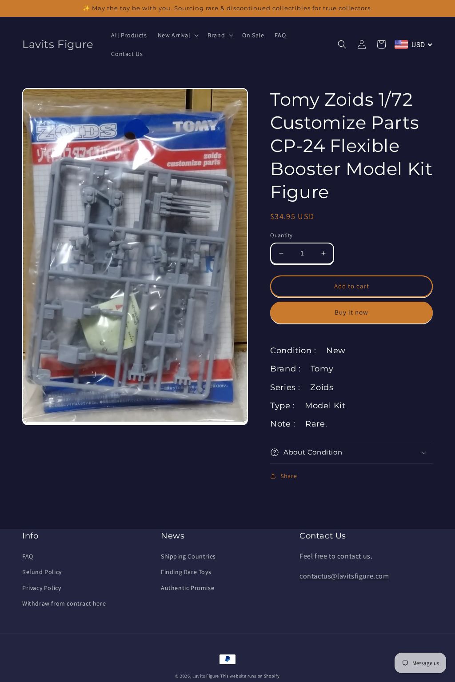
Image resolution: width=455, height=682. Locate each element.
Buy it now (351, 312)
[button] (177, 35)
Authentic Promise (187, 588)
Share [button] (288, 476)
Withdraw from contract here (64, 603)
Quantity (281, 235)
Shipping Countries (188, 556)
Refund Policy (42, 572)
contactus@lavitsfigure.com (344, 576)
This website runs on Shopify (250, 676)
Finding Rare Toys (186, 572)
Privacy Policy (41, 588)
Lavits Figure (205, 676)
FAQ (27, 556)
